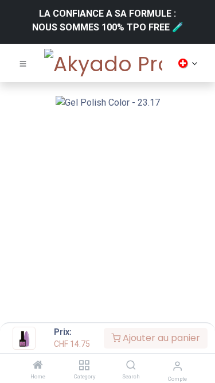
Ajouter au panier (160, 338)
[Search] (131, 365)
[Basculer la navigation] (23, 63)
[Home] (38, 365)
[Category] (84, 365)
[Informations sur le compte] (177, 366)
